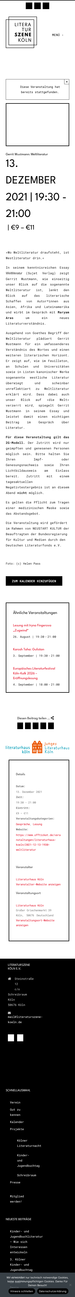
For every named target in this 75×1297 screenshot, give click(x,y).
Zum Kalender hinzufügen (34, 581)
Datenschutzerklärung (53, 1291)
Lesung (37, 824)
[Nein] (70, 1285)
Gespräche (23, 824)
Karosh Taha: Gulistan (28, 649)
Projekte (17, 1129)
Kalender (17, 1122)
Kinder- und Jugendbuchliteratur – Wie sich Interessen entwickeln (20, 1241)
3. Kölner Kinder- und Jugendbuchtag (20, 1264)
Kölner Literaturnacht (22, 1143)
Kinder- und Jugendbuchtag (22, 1160)
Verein (15, 1102)
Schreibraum (22, 1175)
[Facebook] (11, 1037)
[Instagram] (20, 1037)
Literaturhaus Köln (30, 905)
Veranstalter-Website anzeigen (38, 884)
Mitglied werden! (17, 1198)
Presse (15, 1182)
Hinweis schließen (21, 1291)
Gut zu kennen (15, 1112)
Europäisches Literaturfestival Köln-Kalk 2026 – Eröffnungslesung (34, 673)
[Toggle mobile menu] (67, 35)
